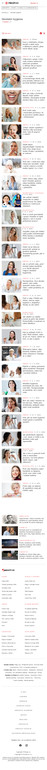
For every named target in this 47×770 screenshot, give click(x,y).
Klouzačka (8, 672)
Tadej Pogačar (29, 591)
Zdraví (26, 39)
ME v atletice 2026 (8, 619)
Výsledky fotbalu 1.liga (8, 612)
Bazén (14, 670)
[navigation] (2, 3)
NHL (3, 625)
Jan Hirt (27, 588)
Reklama (24, 719)
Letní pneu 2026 (30, 636)
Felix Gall (28, 594)
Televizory (37, 678)
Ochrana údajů (23, 706)
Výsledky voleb (6, 588)
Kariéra (23, 696)
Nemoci (26, 142)
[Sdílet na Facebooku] (41, 33)
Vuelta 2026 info (30, 581)
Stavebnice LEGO (36, 675)
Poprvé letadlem (7, 639)
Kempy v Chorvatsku (8, 636)
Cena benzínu (14, 667)
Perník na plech (29, 625)
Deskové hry (29, 678)
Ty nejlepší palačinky (31, 608)
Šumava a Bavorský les (9, 643)
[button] (11, 46)
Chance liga (5, 608)
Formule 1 (5, 622)
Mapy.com (17, 664)
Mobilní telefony (24, 675)
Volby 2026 (5, 581)
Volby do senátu (7, 594)
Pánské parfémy (29, 680)
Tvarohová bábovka (30, 619)
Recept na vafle (30, 622)
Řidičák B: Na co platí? (32, 646)
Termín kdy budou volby (9, 591)
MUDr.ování (28, 312)
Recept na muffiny (30, 612)
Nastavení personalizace (23, 733)
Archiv (23, 715)
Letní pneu (20, 678)
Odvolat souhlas (23, 728)
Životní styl (28, 107)
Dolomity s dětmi (7, 653)
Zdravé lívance (29, 615)
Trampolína (32, 670)
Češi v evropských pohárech (28, 667)
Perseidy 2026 (38, 664)
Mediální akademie (23, 710)
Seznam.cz (34, 3)
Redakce (23, 701)
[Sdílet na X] (44, 33)
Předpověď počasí (27, 664)
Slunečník (40, 670)
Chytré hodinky (18, 680)
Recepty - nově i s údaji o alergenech (20, 8)
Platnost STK (29, 653)
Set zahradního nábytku (20, 672)
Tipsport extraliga (7, 615)
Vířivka (39, 672)
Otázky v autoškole (31, 649)
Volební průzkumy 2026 (9, 584)
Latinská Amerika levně (9, 649)
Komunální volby (7, 598)
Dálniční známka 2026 (31, 639)
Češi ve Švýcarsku (7, 646)
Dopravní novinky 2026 (32, 643)
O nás (23, 692)
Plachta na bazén (22, 670)
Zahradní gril (32, 672)
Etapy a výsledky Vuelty (32, 584)
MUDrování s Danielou (33, 193)
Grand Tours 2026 (30, 598)
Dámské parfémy (11, 678)
